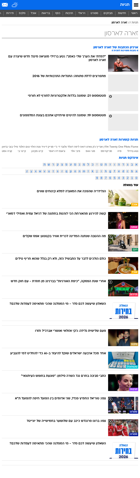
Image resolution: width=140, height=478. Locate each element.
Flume (134, 146)
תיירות (10, 13)
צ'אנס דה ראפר (57, 151)
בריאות (46, 13)
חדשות (122, 13)
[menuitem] (122, 13)
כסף (57, 13)
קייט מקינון (37, 151)
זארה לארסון (119, 22)
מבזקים (108, 13)
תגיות (124, 5)
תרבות (69, 13)
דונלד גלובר (67, 146)
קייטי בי (22, 151)
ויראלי (81, 13)
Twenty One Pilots (119, 146)
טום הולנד (24, 146)
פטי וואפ (90, 151)
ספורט (94, 13)
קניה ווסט (7, 151)
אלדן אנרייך (102, 146)
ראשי (134, 13)
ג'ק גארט (91, 146)
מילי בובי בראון (10, 146)
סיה (119, 151)
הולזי (33, 146)
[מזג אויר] (15, 5)
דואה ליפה (79, 146)
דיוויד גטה (41, 146)
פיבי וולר (75, 151)
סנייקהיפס (106, 151)
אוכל (33, 13)
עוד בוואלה (130, 185)
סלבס (22, 13)
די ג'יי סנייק (54, 146)
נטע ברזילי (132, 151)
